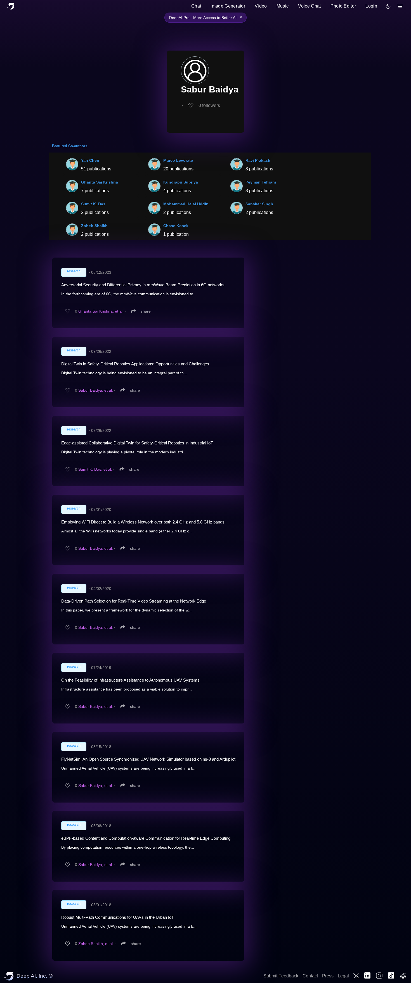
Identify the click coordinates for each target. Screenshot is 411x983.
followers (209, 105)
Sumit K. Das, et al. (95, 469)
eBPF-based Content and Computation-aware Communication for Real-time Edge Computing (145, 838)
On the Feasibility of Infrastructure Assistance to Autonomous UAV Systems (130, 680)
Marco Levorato (178, 160)
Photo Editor (343, 6)
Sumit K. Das (93, 204)
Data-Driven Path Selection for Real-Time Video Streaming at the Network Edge (133, 601)
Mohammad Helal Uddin (186, 204)
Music (283, 6)
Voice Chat (309, 6)
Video (261, 6)
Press (328, 976)
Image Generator (228, 6)
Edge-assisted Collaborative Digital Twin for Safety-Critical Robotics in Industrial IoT (137, 443)
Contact (310, 976)
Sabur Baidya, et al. (95, 390)
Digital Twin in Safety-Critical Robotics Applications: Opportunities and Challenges (135, 363)
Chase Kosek (175, 225)
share (146, 311)
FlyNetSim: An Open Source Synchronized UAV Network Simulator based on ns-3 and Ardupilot (148, 759)
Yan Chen (90, 160)
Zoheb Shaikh (94, 225)
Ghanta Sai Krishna (99, 182)
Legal (343, 976)
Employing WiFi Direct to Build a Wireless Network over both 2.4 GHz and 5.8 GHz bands (143, 522)
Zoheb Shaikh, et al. (96, 943)
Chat (196, 6)
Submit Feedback (280, 976)
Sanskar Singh (259, 204)
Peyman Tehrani (260, 182)
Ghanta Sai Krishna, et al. (101, 311)
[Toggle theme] (388, 6)
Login (371, 6)
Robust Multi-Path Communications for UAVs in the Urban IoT (117, 917)
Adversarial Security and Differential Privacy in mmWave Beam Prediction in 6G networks (143, 284)
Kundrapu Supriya (180, 182)
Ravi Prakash (257, 160)
